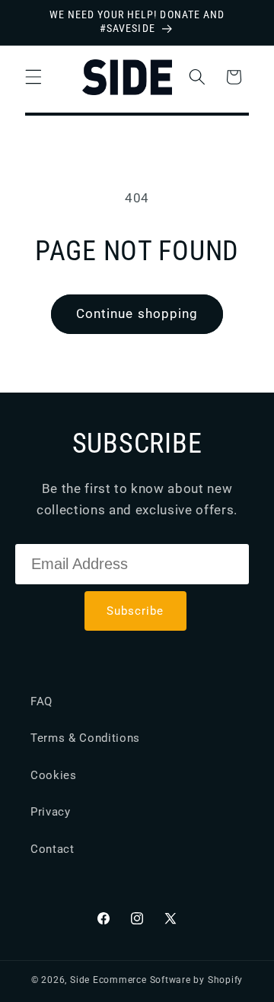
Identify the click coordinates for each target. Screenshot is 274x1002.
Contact (52, 849)
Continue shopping (137, 314)
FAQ (41, 701)
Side (80, 980)
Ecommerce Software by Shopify (168, 980)
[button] (33, 77)
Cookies (53, 775)
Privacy (50, 812)
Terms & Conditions (85, 738)
